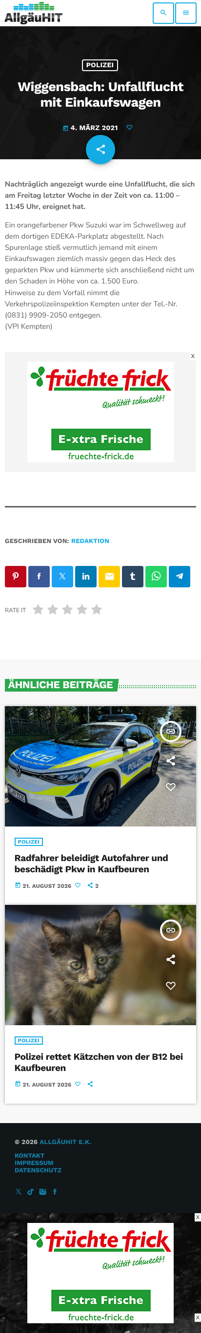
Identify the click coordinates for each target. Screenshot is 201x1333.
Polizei (100, 65)
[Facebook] (55, 1192)
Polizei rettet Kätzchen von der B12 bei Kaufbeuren (99, 1062)
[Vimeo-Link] (33, 13)
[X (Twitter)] (18, 1192)
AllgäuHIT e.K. (65, 1142)
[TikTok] (31, 1192)
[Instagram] (43, 1192)
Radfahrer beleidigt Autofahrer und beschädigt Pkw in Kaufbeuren (91, 863)
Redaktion (90, 541)
